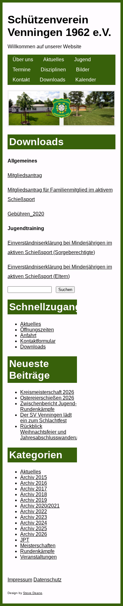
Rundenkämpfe (37, 551)
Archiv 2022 (33, 511)
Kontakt (21, 79)
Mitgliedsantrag (25, 175)
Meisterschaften (38, 545)
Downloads (52, 79)
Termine (22, 69)
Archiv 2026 (33, 534)
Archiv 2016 (33, 483)
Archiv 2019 (33, 500)
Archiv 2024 (33, 523)
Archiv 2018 (33, 494)
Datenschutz (47, 579)
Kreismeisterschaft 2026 (47, 392)
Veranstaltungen (38, 557)
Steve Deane (32, 593)
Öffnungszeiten (37, 329)
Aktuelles (53, 59)
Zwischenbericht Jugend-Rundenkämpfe (48, 406)
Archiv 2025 (33, 528)
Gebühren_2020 (26, 214)
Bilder (82, 69)
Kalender (85, 79)
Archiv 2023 (33, 517)
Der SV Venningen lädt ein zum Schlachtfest (46, 417)
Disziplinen (53, 69)
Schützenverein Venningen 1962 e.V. (59, 25)
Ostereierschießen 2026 (47, 398)
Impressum (20, 579)
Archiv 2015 (33, 477)
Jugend (82, 59)
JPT (24, 540)
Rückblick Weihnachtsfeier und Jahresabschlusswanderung (51, 432)
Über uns (23, 59)
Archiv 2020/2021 (40, 505)
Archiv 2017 (33, 488)
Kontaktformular (38, 341)
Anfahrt (28, 335)
